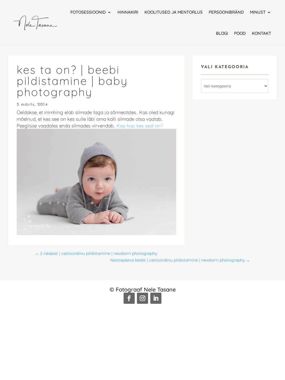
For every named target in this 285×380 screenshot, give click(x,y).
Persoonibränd (226, 12)
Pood (240, 33)
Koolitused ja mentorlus (173, 12)
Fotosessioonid (88, 12)
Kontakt (261, 33)
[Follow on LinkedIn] (155, 298)
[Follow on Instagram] (142, 298)
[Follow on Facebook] (129, 298)
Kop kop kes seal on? (140, 126)
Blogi (222, 33)
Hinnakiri (127, 12)
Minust (258, 12)
